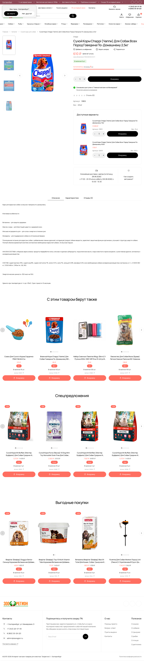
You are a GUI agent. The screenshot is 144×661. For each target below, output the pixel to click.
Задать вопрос (103, 49)
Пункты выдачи (61, 8)
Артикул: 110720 (124, 576)
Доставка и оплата (44, 8)
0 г (19, 366)
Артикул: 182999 (89, 469)
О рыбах (134, 636)
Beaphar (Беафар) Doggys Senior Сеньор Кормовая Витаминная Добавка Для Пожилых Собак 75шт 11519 (19, 560)
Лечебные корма (50, 24)
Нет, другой (27, 13)
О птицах (135, 640)
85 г (54, 366)
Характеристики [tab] (72, 198)
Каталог (14, 32)
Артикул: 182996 (124, 469)
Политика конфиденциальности (130, 657)
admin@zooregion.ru (15, 638)
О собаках (135, 628)
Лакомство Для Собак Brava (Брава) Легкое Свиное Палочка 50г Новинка (125, 357)
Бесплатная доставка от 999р (34, 2)
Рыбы (20, 24)
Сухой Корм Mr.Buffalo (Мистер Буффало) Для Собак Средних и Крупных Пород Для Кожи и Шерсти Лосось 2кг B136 (18, 454)
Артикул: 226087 (53, 469)
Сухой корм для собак (28, 32)
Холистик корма (114, 24)
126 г (54, 569)
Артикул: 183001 (18, 469)
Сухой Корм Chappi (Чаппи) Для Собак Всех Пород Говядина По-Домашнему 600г (115, 143)
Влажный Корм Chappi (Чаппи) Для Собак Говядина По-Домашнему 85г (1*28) (54, 357)
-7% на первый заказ (78, 8)
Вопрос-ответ (110, 628)
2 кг (19, 462)
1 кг (125, 569)
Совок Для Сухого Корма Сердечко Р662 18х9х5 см (18, 357)
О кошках (135, 624)
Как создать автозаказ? (128, 177)
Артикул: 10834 (18, 576)
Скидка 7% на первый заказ (98, 2)
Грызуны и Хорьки (33, 24)
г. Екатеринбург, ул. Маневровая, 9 (20, 624)
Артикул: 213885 (89, 373)
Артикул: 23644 (89, 576)
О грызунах (135, 632)
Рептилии (100, 24)
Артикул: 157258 (53, 373)
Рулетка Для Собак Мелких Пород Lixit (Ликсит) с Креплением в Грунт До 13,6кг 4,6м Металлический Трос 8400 (125, 560)
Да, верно (11, 13)
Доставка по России (57, 2)
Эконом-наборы (130, 24)
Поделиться (120, 49)
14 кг (89, 462)
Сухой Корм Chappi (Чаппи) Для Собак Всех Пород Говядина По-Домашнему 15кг (115, 122)
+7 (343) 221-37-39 (134, 6)
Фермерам (74, 24)
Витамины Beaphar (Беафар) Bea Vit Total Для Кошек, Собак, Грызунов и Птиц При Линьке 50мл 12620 (89, 560)
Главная (5, 32)
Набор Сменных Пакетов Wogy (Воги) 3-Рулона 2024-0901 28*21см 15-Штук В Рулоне (89, 357)
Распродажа (87, 24)
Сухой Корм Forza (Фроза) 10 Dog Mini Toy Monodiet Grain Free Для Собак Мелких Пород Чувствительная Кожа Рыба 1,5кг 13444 (54, 454)
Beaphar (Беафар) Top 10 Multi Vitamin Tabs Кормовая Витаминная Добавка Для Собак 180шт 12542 (54, 560)
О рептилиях (136, 644)
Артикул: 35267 (18, 373)
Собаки (10, 24)
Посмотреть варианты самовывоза (86, 90)
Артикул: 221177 (124, 373)
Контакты (92, 8)
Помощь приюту (111, 624)
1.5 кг (54, 462)
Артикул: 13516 (53, 576)
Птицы (63, 24)
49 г (18, 569)
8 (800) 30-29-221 (135, 9)
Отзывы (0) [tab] (88, 198)
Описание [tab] (56, 198)
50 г (125, 366)
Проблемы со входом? (76, 2)
